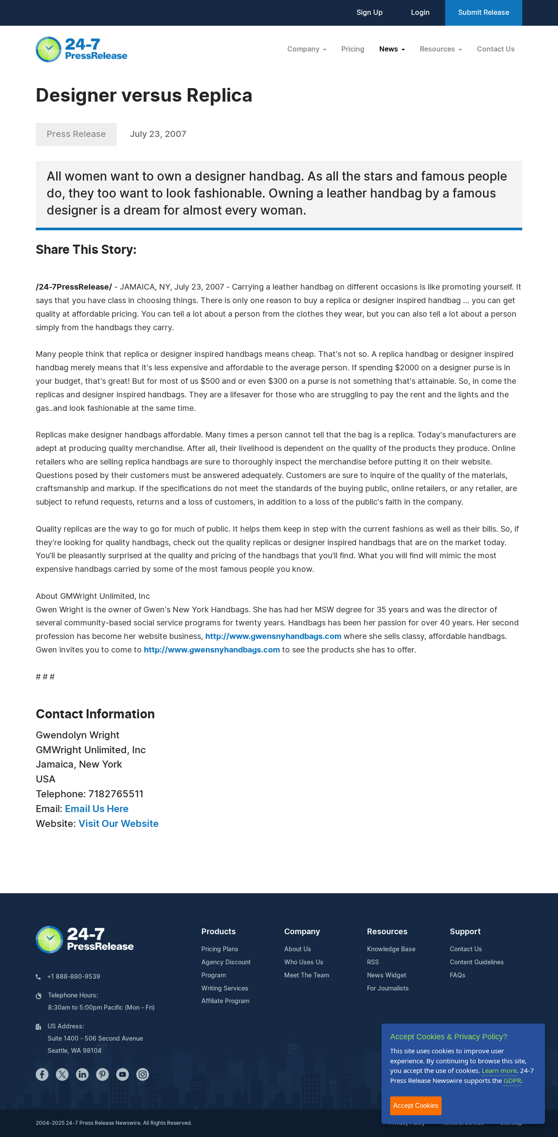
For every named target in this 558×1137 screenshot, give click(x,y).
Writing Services (224, 989)
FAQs (458, 976)
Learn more (499, 1070)
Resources (387, 932)
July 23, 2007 (158, 134)
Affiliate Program (225, 1001)
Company (302, 932)
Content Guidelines (477, 962)
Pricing (352, 49)
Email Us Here (97, 809)
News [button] (389, 49)
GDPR (512, 1080)
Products (218, 932)
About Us (297, 949)
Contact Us (496, 49)
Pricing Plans (219, 949)
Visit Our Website (118, 824)
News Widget (386, 976)
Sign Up (370, 12)
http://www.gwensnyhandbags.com (273, 637)
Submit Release (483, 12)
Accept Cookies (416, 1105)
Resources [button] (438, 49)
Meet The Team (306, 976)
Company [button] (304, 49)
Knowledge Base (391, 949)
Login (420, 12)
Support (465, 932)
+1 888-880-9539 (73, 977)
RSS (373, 962)
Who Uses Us (303, 962)
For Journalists (388, 989)
